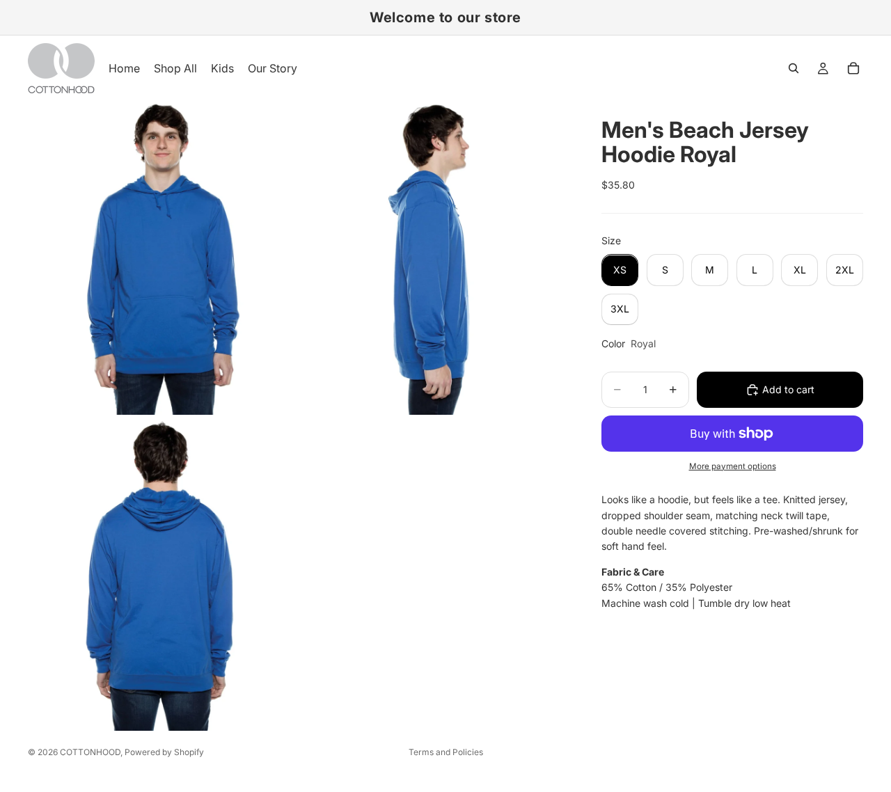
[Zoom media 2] (433, 257)
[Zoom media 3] (162, 574)
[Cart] (853, 68)
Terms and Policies (446, 752)
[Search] (793, 68)
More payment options (732, 466)
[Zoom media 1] (162, 257)
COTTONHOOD (90, 752)
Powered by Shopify (164, 752)
